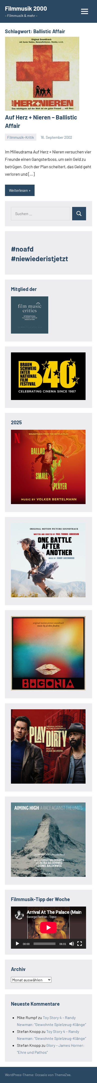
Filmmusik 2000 (26, 8)
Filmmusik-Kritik (20, 137)
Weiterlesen (18, 190)
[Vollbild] (79, 943)
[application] (48, 928)
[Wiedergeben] (17, 943)
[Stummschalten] (71, 943)
